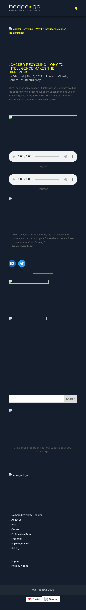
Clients (62, 76)
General (14, 80)
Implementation (20, 543)
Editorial (18, 76)
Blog (13, 524)
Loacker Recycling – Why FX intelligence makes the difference (36, 68)
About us (16, 519)
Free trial (16, 538)
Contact (15, 529)
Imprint (15, 561)
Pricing (15, 548)
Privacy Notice (19, 565)
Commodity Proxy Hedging (26, 514)
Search (70, 398)
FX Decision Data (21, 534)
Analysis (51, 76)
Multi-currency (31, 80)
